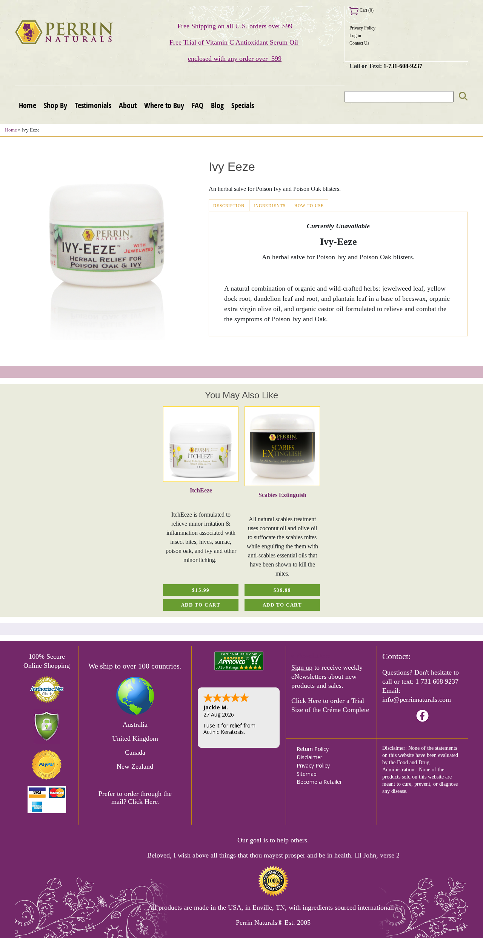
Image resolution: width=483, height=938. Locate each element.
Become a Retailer (319, 781)
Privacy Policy (362, 28)
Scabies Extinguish (282, 495)
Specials (242, 105)
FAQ (197, 105)
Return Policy (313, 748)
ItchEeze (201, 490)
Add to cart (201, 605)
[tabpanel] (201, 508)
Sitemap (307, 773)
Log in (355, 35)
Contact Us (359, 43)
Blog (217, 105)
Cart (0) (366, 10)
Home (27, 105)
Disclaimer (309, 757)
